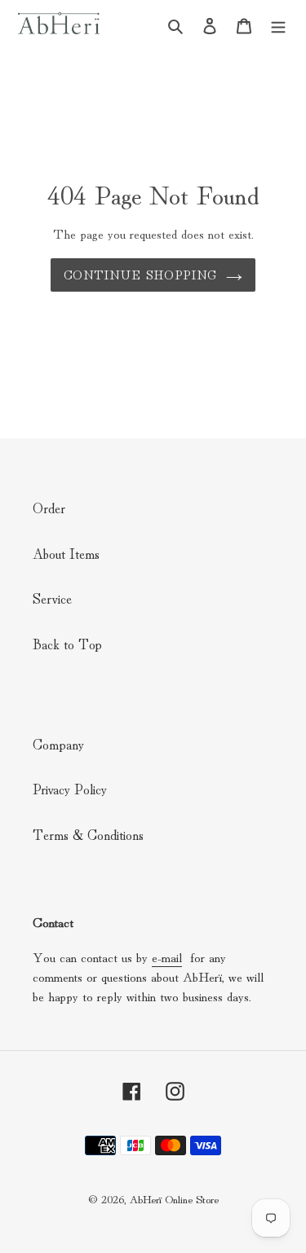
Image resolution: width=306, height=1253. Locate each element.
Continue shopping (140, 274)
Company (58, 743)
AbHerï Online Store (174, 1198)
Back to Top (67, 643)
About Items (66, 553)
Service (52, 597)
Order (49, 507)
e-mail (167, 956)
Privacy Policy (70, 788)
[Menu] (278, 23)
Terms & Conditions (88, 834)
